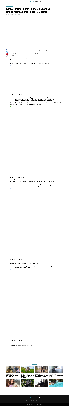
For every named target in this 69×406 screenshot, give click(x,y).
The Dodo (16, 342)
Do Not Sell (42, 400)
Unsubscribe (37, 400)
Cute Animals (26, 3)
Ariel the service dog (19, 345)
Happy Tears (38, 3)
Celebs (34, 3)
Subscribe (48, 3)
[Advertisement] (36, 354)
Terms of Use (32, 400)
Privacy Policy (27, 400)
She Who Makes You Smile (14, 15)
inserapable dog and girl (28, 345)
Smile (20, 3)
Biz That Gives (43, 3)
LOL (22, 3)
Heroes (31, 3)
